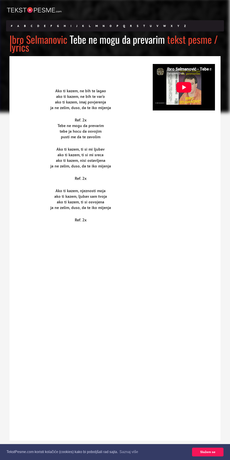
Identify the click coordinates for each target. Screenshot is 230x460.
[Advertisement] (51, 68)
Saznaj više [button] (128, 452)
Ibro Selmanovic (38, 39)
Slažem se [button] (207, 452)
